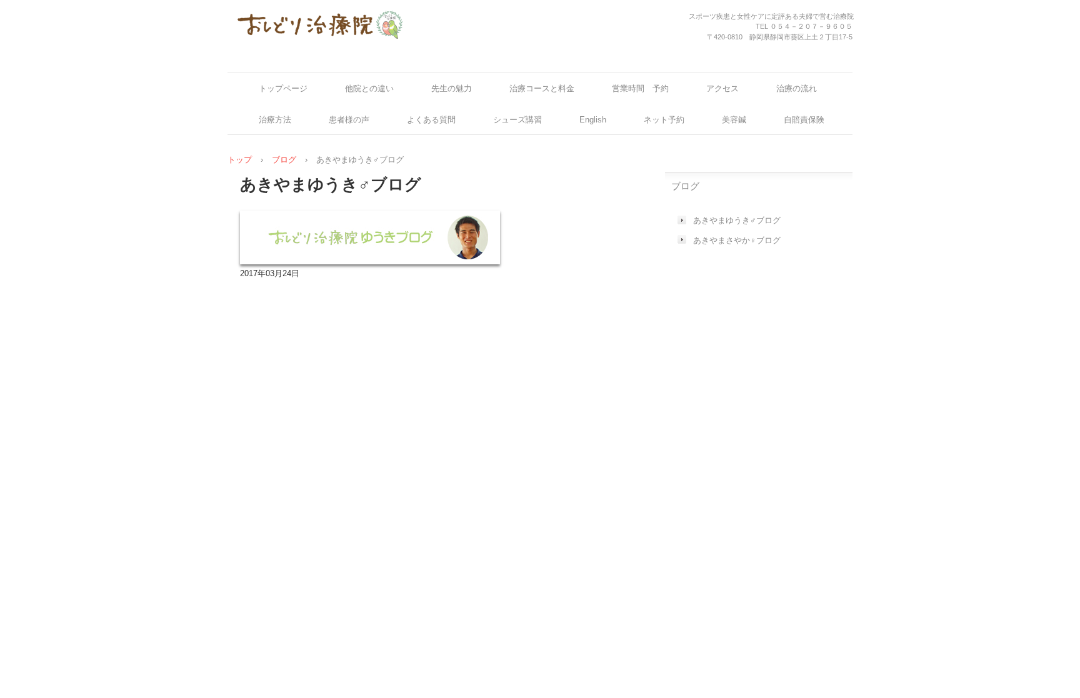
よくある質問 (431, 119)
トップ (240, 159)
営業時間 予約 (640, 88)
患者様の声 (349, 119)
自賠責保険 (804, 119)
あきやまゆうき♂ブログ (737, 220)
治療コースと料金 (541, 88)
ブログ (284, 159)
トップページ (283, 88)
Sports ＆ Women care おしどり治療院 (320, 30)
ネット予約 (664, 119)
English (592, 119)
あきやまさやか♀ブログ (737, 240)
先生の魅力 (451, 88)
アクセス (722, 88)
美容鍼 (734, 119)
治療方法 (275, 119)
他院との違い (369, 88)
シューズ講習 (517, 119)
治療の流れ (796, 88)
